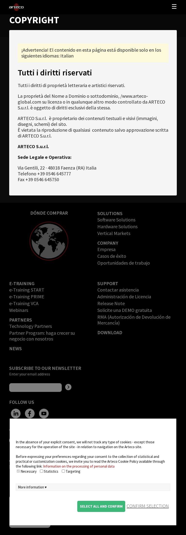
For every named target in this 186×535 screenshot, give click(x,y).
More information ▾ (32, 487)
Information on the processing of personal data (79, 466)
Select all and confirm (101, 506)
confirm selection (148, 506)
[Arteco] (27, 7)
